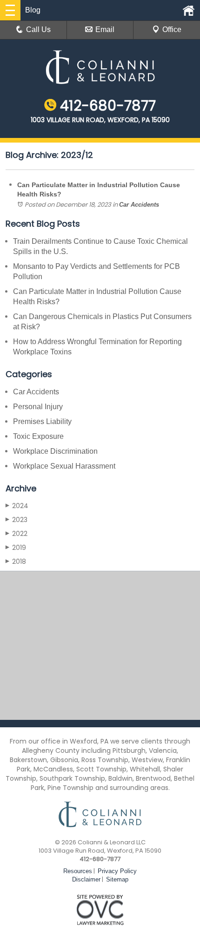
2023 (16, 519)
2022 (16, 533)
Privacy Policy (117, 871)
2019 (16, 547)
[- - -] (10, 10)
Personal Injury (38, 407)
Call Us (38, 29)
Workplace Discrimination (55, 451)
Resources (77, 871)
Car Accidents (139, 204)
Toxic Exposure (38, 436)
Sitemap (117, 879)
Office (171, 29)
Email (104, 29)
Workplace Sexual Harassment (64, 466)
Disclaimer (86, 879)
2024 (17, 505)
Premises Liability (42, 421)
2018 (16, 561)
